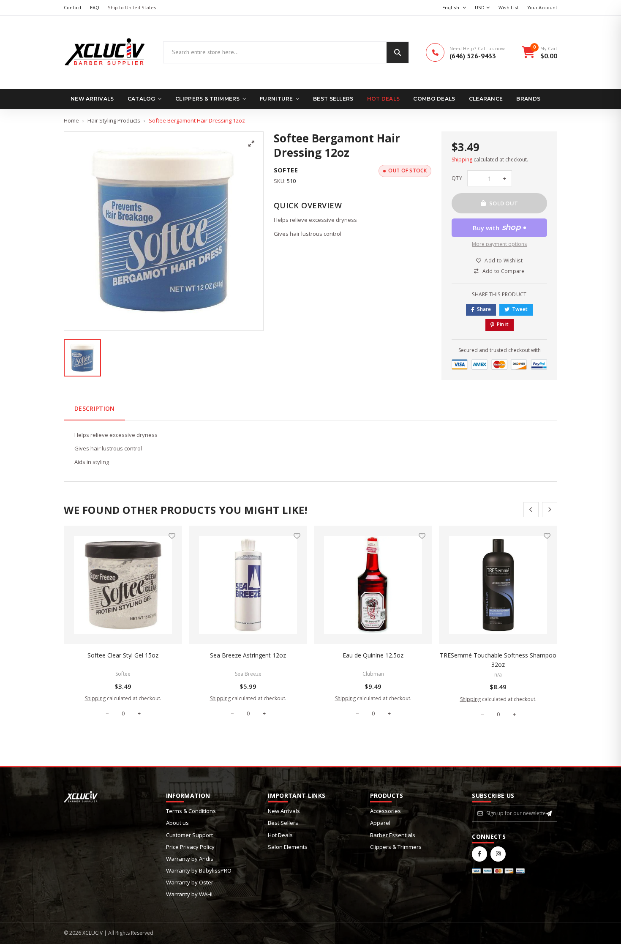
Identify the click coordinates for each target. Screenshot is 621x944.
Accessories (385, 811)
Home (71, 120)
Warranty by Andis (189, 858)
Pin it (503, 324)
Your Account (542, 7)
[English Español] (454, 8)
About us (177, 823)
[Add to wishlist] (172, 536)
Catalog (141, 98)
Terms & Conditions (191, 811)
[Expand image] (251, 143)
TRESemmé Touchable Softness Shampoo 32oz (498, 659)
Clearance (486, 98)
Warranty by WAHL (190, 894)
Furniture (276, 98)
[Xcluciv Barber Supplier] (105, 52)
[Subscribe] (549, 813)
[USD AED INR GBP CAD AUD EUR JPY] (482, 8)
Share (484, 309)
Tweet (520, 309)
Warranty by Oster (189, 882)
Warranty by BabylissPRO (199, 870)
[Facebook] (479, 854)
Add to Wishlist (504, 260)
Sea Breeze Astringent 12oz (248, 655)
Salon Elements (288, 847)
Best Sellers (333, 98)
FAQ (94, 7)
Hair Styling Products (113, 120)
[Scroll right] (549, 509)
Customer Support (189, 835)
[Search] (398, 52)
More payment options (499, 244)
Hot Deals (383, 98)
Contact (73, 7)
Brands (528, 98)
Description (94, 408)
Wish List (508, 7)
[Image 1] (82, 358)
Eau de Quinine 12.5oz (373, 655)
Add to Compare (503, 271)
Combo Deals (434, 98)
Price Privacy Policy (190, 847)
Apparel (380, 823)
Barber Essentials (392, 835)
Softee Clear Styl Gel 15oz (122, 655)
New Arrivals (92, 98)
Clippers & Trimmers (207, 98)
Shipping (462, 159)
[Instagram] (498, 854)
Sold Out (503, 203)
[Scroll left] (531, 509)
